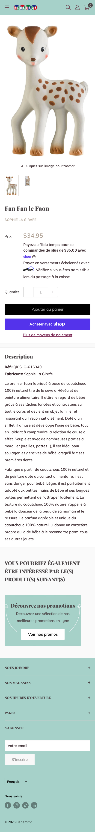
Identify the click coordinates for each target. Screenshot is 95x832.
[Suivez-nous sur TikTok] (25, 805)
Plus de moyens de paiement (47, 334)
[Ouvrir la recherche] (68, 7)
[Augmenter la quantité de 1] (53, 292)
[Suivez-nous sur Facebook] (8, 805)
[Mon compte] (77, 7)
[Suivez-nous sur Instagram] (16, 805)
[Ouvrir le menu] (7, 7)
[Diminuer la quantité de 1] (28, 292)
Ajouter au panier (47, 309)
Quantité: (13, 291)
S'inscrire (20, 759)
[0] (86, 7)
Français (13, 781)
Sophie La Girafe (20, 219)
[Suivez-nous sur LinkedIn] (34, 805)
